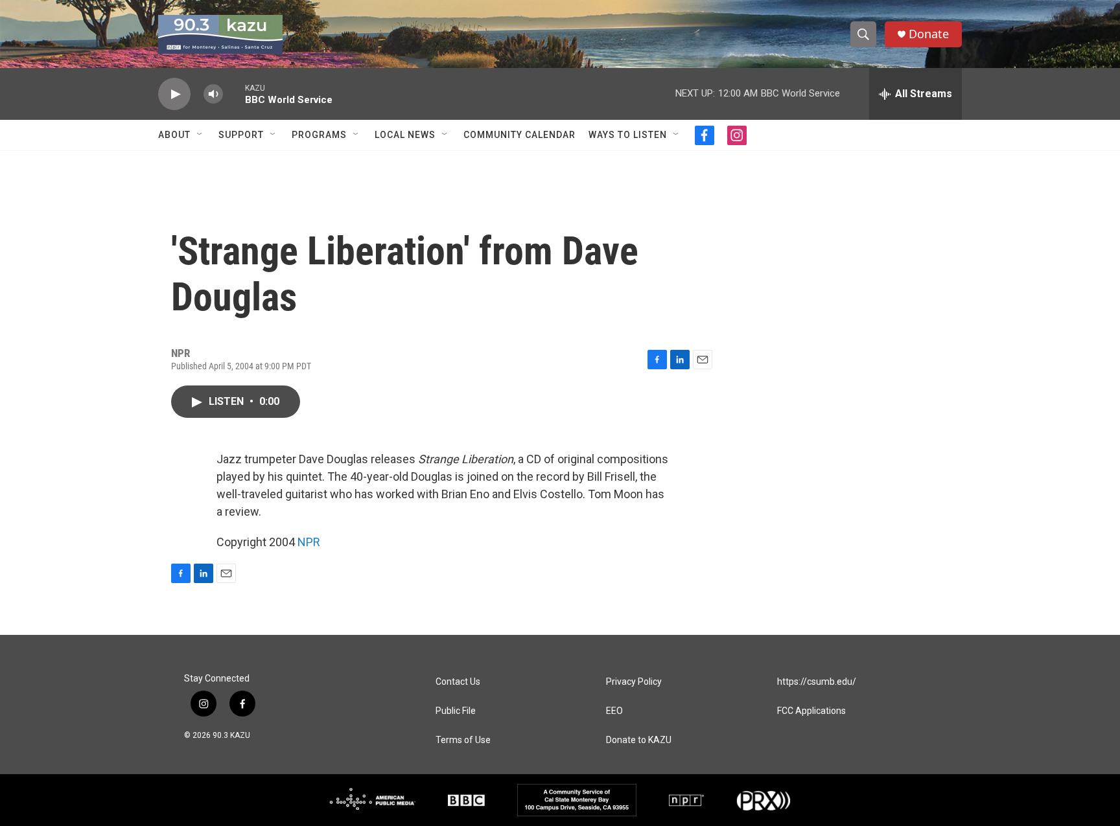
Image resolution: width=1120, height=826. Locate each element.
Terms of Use (463, 740)
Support (241, 135)
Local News (405, 135)
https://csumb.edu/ (816, 682)
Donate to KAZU (638, 740)
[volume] (213, 94)
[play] (174, 94)
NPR (309, 542)
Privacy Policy (634, 682)
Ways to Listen (628, 135)
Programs (319, 135)
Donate (929, 34)
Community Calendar (519, 135)
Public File (456, 711)
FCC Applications (811, 711)
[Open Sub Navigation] (200, 135)
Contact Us (458, 682)
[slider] (234, 93)
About (174, 135)
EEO (614, 711)
